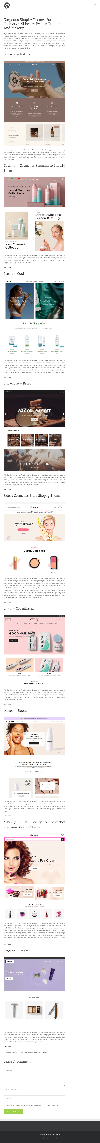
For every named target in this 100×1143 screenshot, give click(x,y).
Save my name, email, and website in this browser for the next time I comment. (32, 1105)
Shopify (34, 1052)
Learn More (7, 267)
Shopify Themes (42, 1052)
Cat (7, 1052)
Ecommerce (28, 1052)
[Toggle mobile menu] (95, 3)
